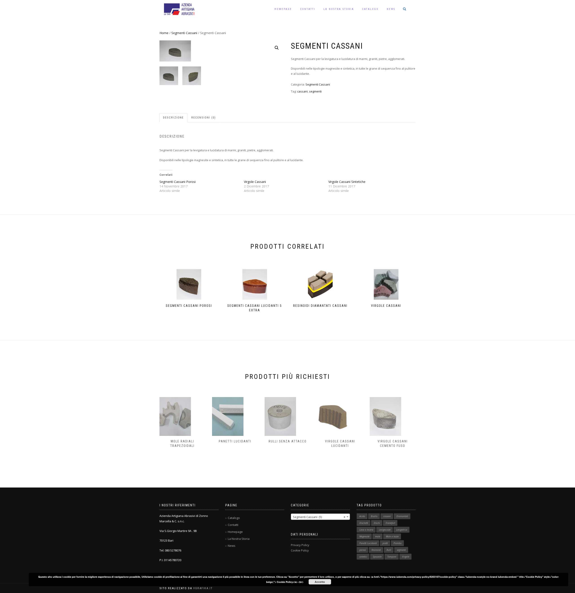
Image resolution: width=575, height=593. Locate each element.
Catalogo (370, 9)
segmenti (315, 91)
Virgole (405, 556)
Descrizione (173, 117)
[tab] (173, 117)
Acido (362, 516)
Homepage (283, 9)
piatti (385, 543)
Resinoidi (376, 549)
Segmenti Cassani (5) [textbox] (319, 517)
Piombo (398, 543)
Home (163, 33)
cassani (302, 91)
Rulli (389, 549)
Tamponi (391, 556)
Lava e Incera (366, 529)
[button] (277, 48)
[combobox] (320, 517)
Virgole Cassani (255, 182)
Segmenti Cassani (184, 33)
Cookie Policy (300, 550)
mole (377, 536)
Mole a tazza (392, 536)
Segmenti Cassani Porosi (177, 182)
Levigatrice (401, 529)
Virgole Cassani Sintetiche (346, 182)
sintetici (363, 556)
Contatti (307, 9)
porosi (362, 549)
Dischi (377, 523)
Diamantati (402, 516)
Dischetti (363, 523)
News (391, 9)
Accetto (320, 582)
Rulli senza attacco (288, 441)
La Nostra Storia (338, 9)
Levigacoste (385, 529)
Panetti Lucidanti (235, 441)
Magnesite (364, 536)
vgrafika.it (203, 588)
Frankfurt (390, 523)
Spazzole (377, 556)
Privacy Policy (300, 545)
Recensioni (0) (203, 117)
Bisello (374, 516)
